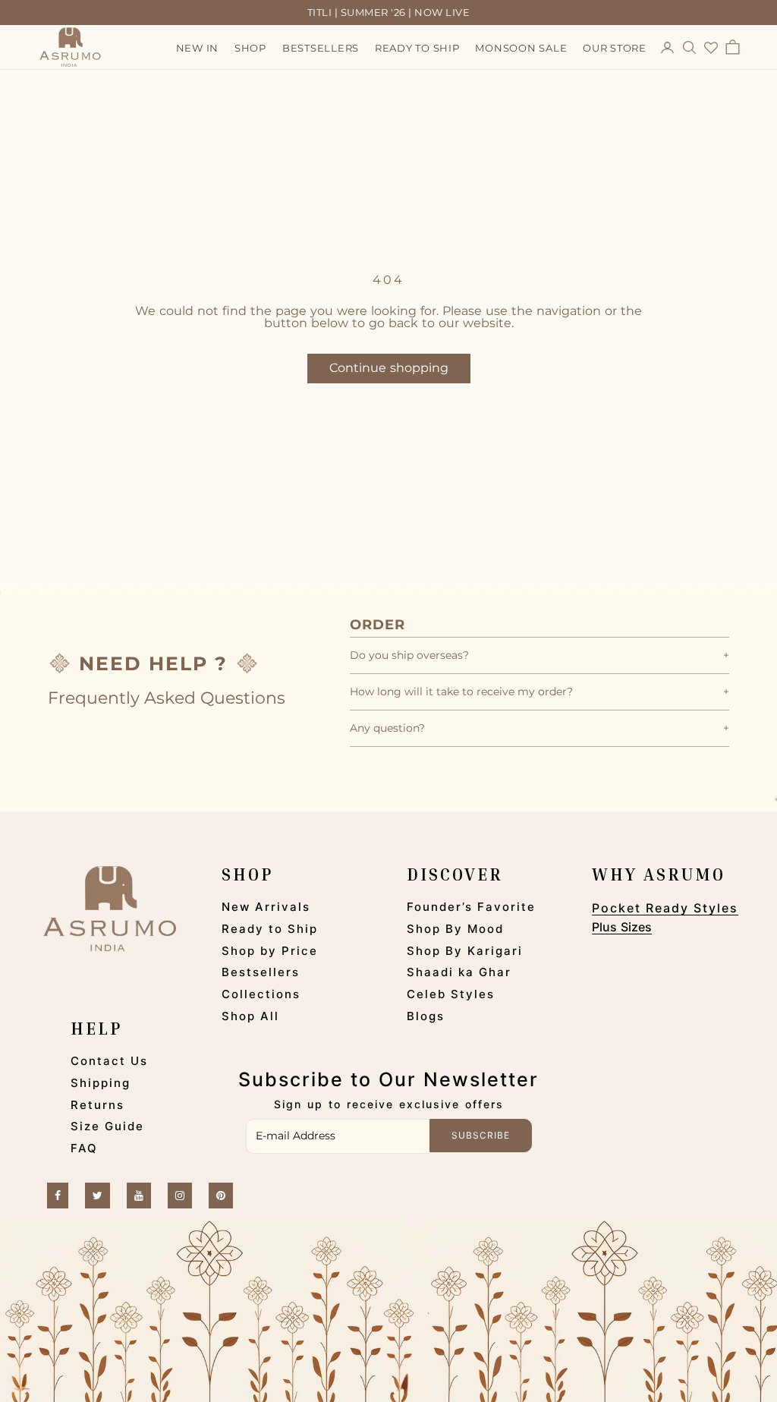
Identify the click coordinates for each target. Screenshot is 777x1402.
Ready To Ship (417, 48)
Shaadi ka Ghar (459, 972)
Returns (97, 1105)
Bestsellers (320, 48)
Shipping (101, 1083)
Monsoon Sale (521, 48)
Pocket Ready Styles (665, 907)
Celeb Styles (451, 994)
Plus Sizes (622, 926)
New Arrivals (266, 906)
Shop (250, 48)
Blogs (426, 1016)
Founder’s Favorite (471, 906)
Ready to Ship (270, 929)
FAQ (84, 1148)
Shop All (250, 1016)
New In (197, 48)
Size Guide (107, 1126)
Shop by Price (270, 951)
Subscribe (480, 1135)
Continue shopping (388, 368)
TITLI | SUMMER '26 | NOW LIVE (388, 12)
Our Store (614, 48)
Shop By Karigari (465, 951)
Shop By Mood (455, 929)
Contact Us (109, 1061)
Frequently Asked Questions (166, 698)
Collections (261, 994)
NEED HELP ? (153, 663)
